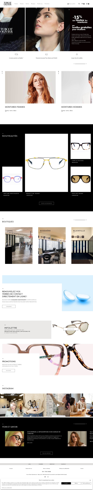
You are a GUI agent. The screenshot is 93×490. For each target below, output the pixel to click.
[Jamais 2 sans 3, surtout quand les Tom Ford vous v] (35, 405)
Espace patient (72, 3)
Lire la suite (29, 442)
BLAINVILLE (63, 464)
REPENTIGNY (52, 464)
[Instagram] (48, 477)
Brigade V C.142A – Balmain (33, 193)
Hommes (22, 3)
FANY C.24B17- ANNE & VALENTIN (11, 193)
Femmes (16, 3)
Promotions (47, 3)
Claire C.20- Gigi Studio (78, 160)
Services (27, 3)
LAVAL (29, 464)
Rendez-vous (40, 3)
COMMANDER (9, 306)
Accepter (66, 483)
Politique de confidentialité (7, 487)
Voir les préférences (86, 483)
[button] (90, 480)
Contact (81, 468)
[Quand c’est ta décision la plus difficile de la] (58, 405)
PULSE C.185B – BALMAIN (77, 193)
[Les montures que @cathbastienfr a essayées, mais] (11, 405)
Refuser (76, 483)
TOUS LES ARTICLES (46, 453)
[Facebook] (45, 477)
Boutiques (33, 3)
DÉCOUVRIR (8, 370)
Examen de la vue (29, 468)
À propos (11, 468)
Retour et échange (46, 468)
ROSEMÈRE (41, 464)
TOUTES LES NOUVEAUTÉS (46, 203)
